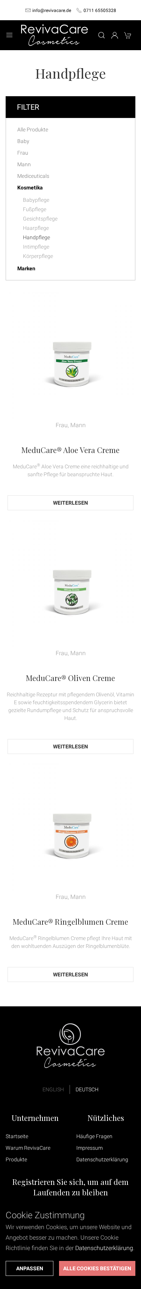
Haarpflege (36, 228)
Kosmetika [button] (30, 188)
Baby (23, 141)
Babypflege (36, 200)
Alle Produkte (32, 130)
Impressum (89, 1148)
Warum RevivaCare (28, 1148)
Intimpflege (36, 247)
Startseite (17, 1136)
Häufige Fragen (94, 1136)
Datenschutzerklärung (102, 1159)
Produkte (16, 1159)
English (53, 1089)
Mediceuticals (33, 176)
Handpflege (36, 237)
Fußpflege (34, 209)
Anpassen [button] (29, 1268)
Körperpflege (38, 256)
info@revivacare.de (51, 10)
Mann (24, 164)
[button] (9, 35)
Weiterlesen (70, 503)
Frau (22, 153)
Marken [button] (26, 268)
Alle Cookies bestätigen (97, 1268)
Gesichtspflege (40, 219)
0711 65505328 (99, 10)
